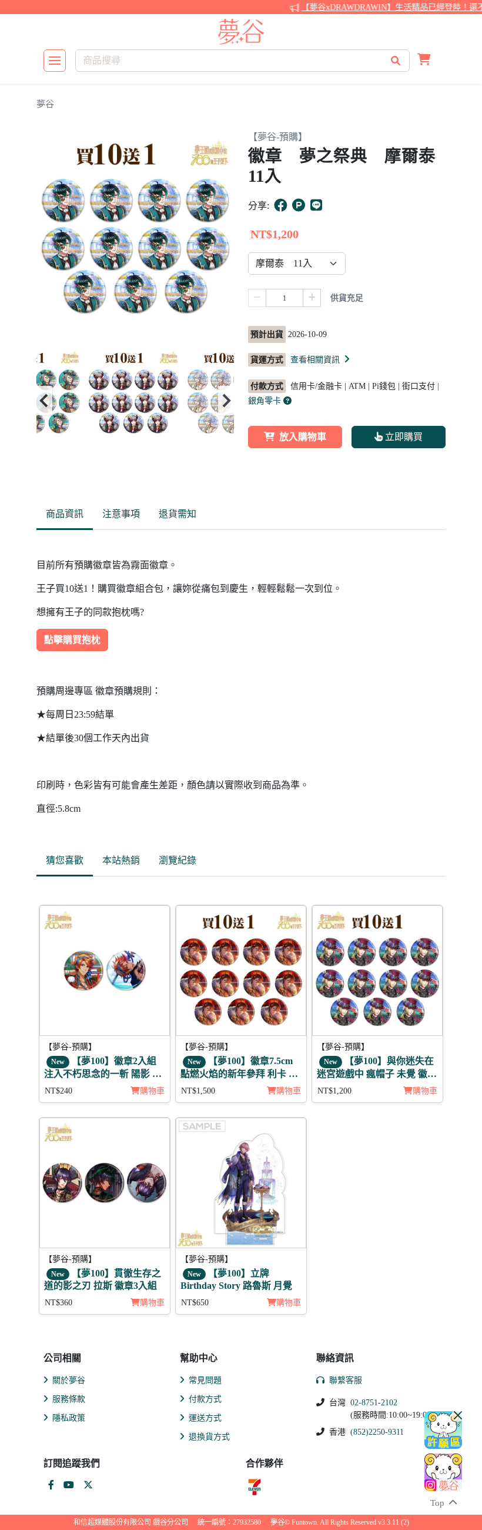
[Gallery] (135, 400)
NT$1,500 (198, 1090)
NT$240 (58, 1090)
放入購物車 (302, 437)
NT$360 (58, 1302)
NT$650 (195, 1302)
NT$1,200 (334, 1090)
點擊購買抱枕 (72, 640)
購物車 (152, 1090)
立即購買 (403, 437)
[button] (424, 60)
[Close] (457, 1415)
